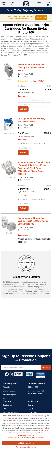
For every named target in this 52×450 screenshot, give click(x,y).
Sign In (30, 405)
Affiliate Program (9, 395)
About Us (6, 387)
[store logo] (26, 4)
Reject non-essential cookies (26, 447)
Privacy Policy (11, 421)
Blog (5, 398)
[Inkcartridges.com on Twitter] (12, 376)
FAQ (5, 409)
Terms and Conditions (26, 435)
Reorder (31, 409)
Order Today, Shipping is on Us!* (26, 10)
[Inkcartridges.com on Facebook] (7, 376)
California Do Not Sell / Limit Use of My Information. (26, 438)
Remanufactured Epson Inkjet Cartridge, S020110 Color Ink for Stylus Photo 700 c (33, 221)
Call (12, 2)
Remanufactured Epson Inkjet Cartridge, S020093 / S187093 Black (32, 68)
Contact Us (7, 405)
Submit (23, 109)
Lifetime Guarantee (10, 391)
